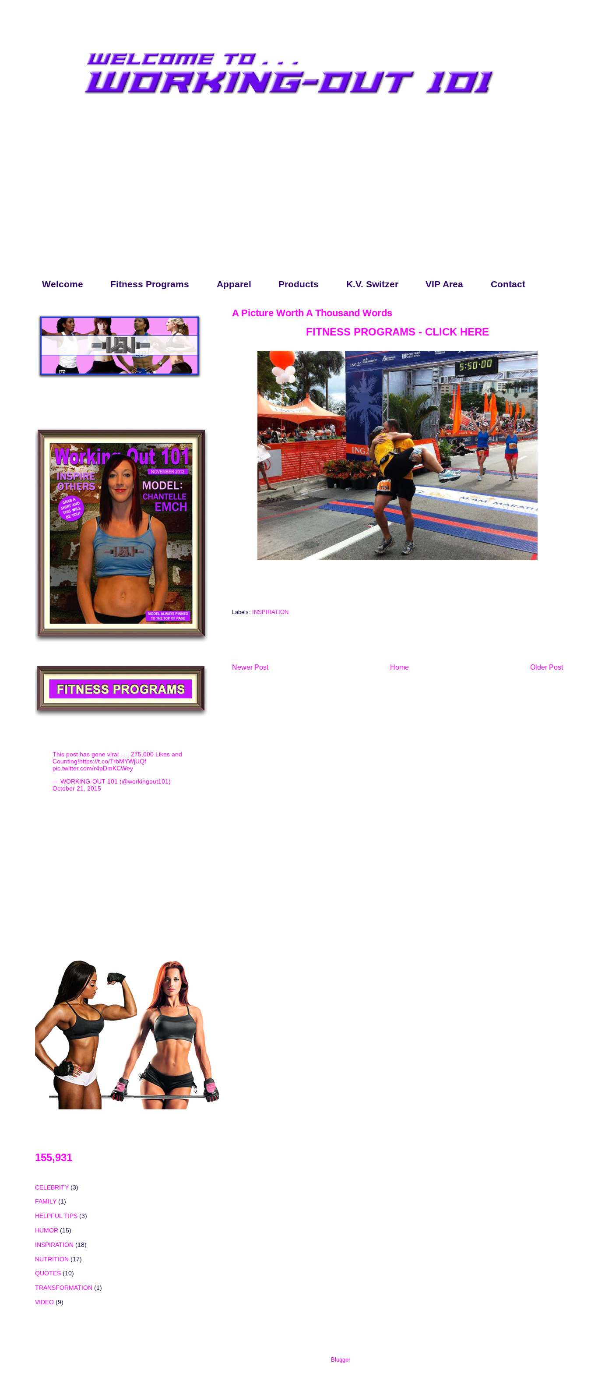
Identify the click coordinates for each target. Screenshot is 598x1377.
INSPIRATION (270, 612)
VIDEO (44, 1302)
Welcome (62, 284)
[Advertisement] (290, 200)
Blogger (340, 1359)
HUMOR (46, 1230)
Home (399, 667)
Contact (508, 284)
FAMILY (45, 1201)
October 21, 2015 (77, 788)
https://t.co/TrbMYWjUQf (112, 761)
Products (298, 284)
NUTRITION (52, 1259)
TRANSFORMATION (63, 1287)
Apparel (234, 284)
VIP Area (444, 284)
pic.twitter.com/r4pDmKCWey (93, 768)
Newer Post (250, 667)
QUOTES (48, 1273)
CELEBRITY (52, 1187)
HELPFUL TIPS (56, 1215)
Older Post (546, 667)
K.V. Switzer (372, 284)
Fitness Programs (149, 284)
